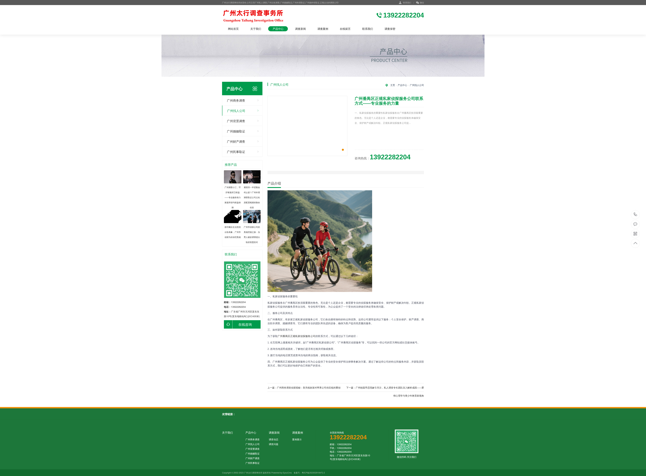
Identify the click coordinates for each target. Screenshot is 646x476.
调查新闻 (300, 29)
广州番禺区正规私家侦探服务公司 (296, 336)
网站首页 (233, 29)
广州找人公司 (236, 110)
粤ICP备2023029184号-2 (313, 472)
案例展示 (297, 439)
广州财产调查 (236, 141)
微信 (422, 2)
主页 (392, 85)
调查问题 (273, 444)
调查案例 (322, 29)
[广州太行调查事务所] (262, 15)
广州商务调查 (236, 100)
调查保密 (390, 29)
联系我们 (407, 2)
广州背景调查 (236, 121)
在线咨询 (245, 324)
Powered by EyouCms (281, 472)
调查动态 (273, 439)
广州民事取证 (236, 151)
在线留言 (345, 29)
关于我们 (255, 29)
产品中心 (278, 29)
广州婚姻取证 (236, 131)
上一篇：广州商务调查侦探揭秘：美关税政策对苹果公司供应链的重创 (303, 387)
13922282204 (635, 214)
